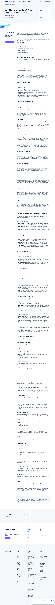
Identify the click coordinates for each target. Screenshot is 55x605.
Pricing (29, 1)
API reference (30, 590)
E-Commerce (30, 556)
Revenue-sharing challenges (9, 39)
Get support (41, 576)
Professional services (31, 576)
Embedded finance (31, 557)
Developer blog (30, 596)
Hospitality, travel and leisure (32, 571)
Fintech (29, 569)
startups (26, 310)
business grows (37, 322)
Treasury (18, 581)
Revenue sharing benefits (9, 38)
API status (29, 591)
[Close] (53, 600)
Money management (31, 563)
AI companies (30, 567)
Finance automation (31, 558)
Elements (18, 563)
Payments (18, 573)
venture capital (32, 207)
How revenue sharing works (9, 32)
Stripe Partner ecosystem (32, 584)
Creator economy (30, 568)
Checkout (18, 557)
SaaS (29, 565)
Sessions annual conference (44, 556)
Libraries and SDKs (31, 594)
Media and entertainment (32, 574)
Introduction (7, 30)
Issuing (13, 4)
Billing (17, 555)
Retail (29, 579)
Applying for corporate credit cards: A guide (25, 517)
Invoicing (18, 567)
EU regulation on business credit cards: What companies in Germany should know (30, 515)
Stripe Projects (30, 595)
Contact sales (46, 1)
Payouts (18, 574)
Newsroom (41, 570)
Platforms (29, 564)
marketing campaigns (21, 147)
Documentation (30, 589)
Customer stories (42, 552)
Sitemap (41, 562)
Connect (18, 559)
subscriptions (44, 72)
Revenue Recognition (20, 576)
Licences (41, 560)
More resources (8, 4)
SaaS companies (32, 223)
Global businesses (31, 559)
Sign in (41, 1)
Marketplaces (30, 562)
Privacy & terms (42, 557)
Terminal (18, 580)
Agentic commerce (31, 553)
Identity (18, 565)
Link (17, 569)
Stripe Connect (44, 488)
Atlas (17, 552)
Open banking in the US (21, 514)
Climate (18, 558)
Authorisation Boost (20, 553)
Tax (17, 579)
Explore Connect (30, 537)
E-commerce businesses (29, 253)
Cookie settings (42, 563)
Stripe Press (41, 571)
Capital (18, 556)
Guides (41, 551)
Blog (40, 553)
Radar (17, 575)
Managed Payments (20, 570)
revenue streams (24, 454)
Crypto (18, 561)
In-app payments (30, 561)
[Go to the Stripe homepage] (6, 550)
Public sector (30, 577)
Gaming (29, 570)
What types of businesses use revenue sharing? (9, 36)
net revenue (23, 166)
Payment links (19, 571)
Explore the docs (42, 535)
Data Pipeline (18, 562)
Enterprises (30, 551)
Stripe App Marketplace (31, 583)
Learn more (41, 17)
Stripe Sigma (18, 577)
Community (41, 555)
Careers (41, 569)
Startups (29, 552)
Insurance (29, 573)
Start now (7, 537)
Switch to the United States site (38, 602)
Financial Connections (20, 564)
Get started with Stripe (9, 15)
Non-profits (30, 575)
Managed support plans (43, 577)
